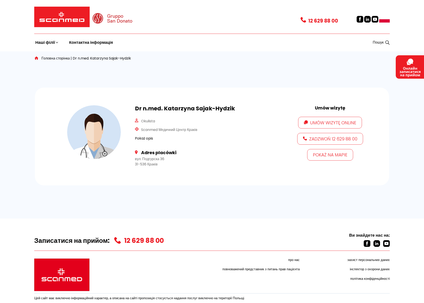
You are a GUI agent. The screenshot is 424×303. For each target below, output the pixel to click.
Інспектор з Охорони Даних (370, 269)
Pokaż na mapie (330, 155)
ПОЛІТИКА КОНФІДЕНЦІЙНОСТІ (370, 278)
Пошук (378, 42)
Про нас (294, 259)
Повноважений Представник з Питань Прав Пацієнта (261, 269)
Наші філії (45, 42)
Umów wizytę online (333, 123)
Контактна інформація (91, 42)
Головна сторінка (56, 58)
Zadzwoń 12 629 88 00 (333, 139)
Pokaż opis (144, 138)
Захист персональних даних (368, 259)
